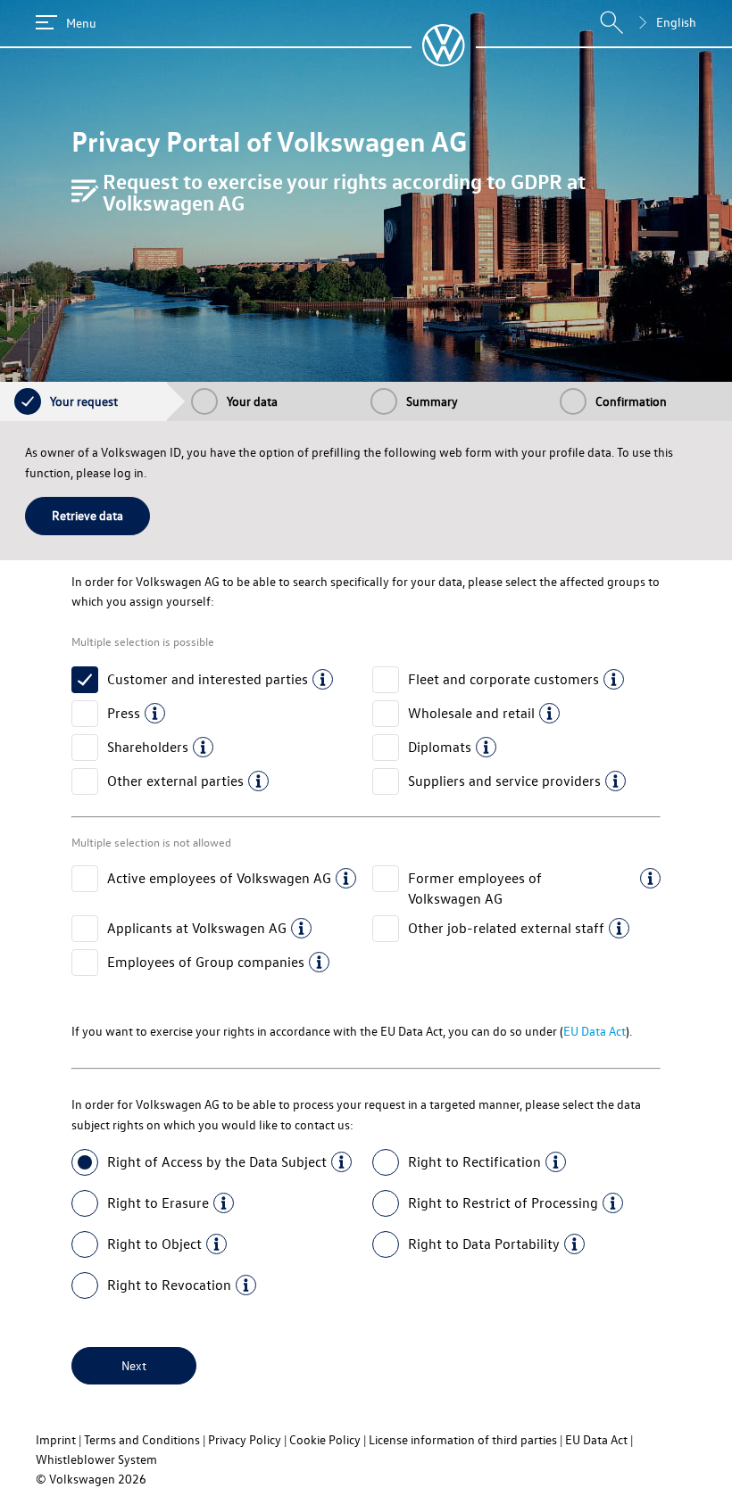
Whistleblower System (96, 1459)
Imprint (56, 1439)
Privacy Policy (244, 1439)
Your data (252, 401)
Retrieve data (87, 515)
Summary (432, 401)
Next (133, 1365)
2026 (132, 1478)
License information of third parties (463, 1439)
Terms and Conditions (142, 1439)
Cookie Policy (325, 1439)
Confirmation (631, 401)
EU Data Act (594, 1030)
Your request (84, 401)
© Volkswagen (77, 1478)
